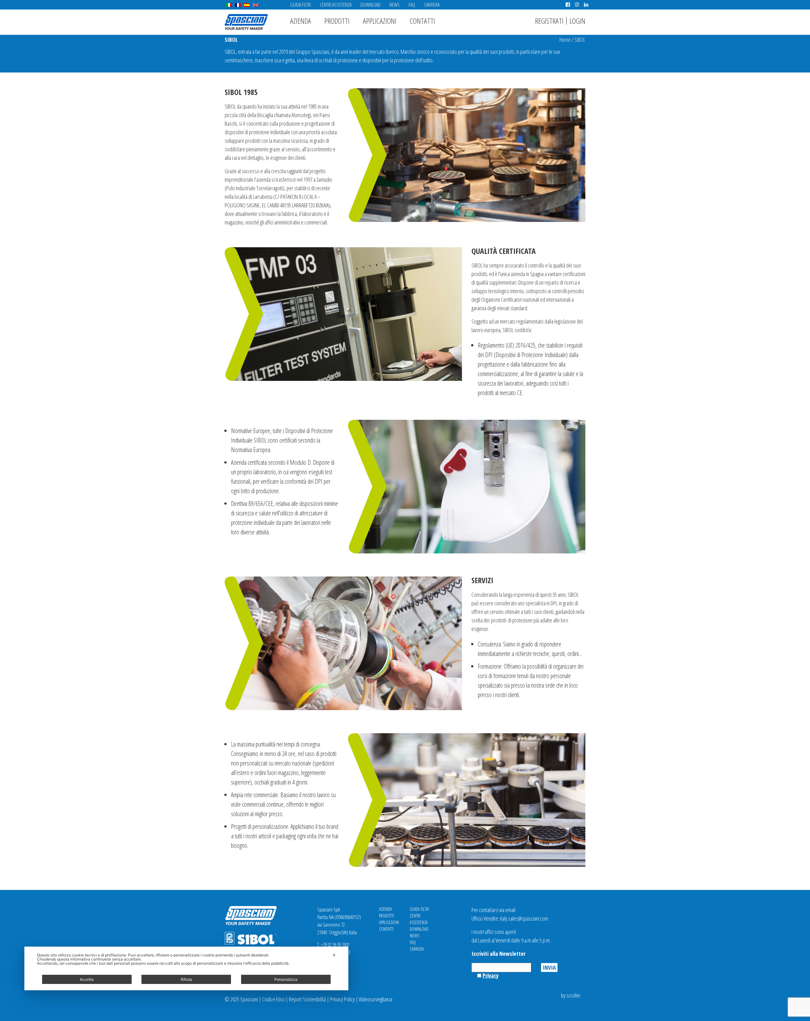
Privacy (491, 975)
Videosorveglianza (375, 999)
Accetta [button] (87, 979)
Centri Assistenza (336, 4)
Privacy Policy (342, 999)
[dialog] (186, 968)
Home (564, 39)
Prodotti (337, 21)
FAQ (411, 4)
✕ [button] (334, 955)
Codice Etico (273, 999)
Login (577, 21)
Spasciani (246, 22)
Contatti (422, 21)
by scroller (571, 995)
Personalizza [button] (285, 979)
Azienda (300, 21)
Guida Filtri (300, 4)
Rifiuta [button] (186, 979)
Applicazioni (379, 21)
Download (370, 4)
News (394, 4)
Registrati (549, 21)
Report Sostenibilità (307, 999)
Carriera (431, 4)
